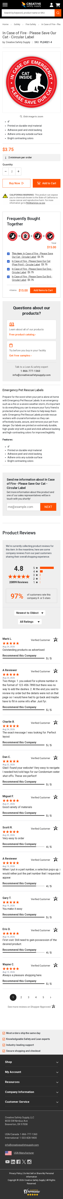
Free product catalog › (22, 334)
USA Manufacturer (24, 1153)
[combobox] (31, 13)
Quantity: (8, 164)
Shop (8, 1062)
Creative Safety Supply (34, 1180)
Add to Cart (49, 183)
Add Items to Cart (43, 290)
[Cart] (58, 5)
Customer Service (17, 1101)
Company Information (19, 1092)
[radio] (45, 568)
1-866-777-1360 (30, 370)
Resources (12, 1082)
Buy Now (14, 183)
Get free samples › (20, 355)
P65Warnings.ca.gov (35, 203)
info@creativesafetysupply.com (32, 375)
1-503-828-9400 (28, 1137)
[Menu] (5, 5)
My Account (13, 1072)
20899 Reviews (20, 582)
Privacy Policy (15, 1173)
